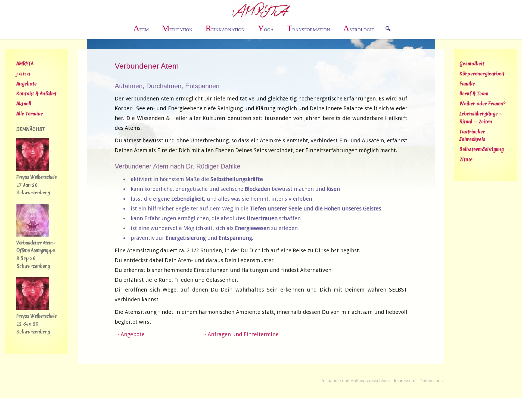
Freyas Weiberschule (36, 177)
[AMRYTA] (261, 9)
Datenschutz (432, 380)
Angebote (26, 84)
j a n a (23, 74)
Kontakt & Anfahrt (36, 93)
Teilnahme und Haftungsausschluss (355, 380)
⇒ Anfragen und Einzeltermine (240, 334)
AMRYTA (24, 63)
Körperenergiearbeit (482, 74)
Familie (467, 84)
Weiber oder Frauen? (482, 103)
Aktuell (23, 103)
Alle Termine (29, 114)
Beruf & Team (473, 93)
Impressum (404, 380)
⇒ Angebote (130, 334)
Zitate (466, 159)
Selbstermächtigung (481, 149)
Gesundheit (471, 63)
